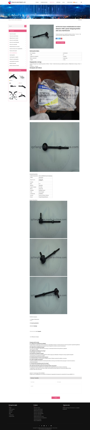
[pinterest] (44, 426)
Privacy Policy (55, 427)
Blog (64, 2)
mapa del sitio (11, 416)
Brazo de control (13, 33)
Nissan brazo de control (14, 38)
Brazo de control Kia (13, 44)
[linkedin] (46, 426)
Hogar (37, 2)
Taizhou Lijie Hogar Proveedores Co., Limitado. (71, 407)
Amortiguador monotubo (14, 61)
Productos (52, 2)
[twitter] (42, 426)
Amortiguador (12, 55)
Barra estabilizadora (18, 19)
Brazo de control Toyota (14, 36)
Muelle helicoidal (13, 63)
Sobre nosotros (44, 2)
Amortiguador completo (14, 57)
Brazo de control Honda (14, 40)
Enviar (56, 397)
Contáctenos (70, 2)
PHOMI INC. (65, 409)
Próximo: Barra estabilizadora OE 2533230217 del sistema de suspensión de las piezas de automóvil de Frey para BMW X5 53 (52, 374)
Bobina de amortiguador (14, 59)
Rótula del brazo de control (14, 46)
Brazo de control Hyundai (14, 42)
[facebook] (39, 426)
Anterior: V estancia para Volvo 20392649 (37, 373)
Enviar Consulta (60, 42)
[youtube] (51, 426)
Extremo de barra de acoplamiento (16, 48)
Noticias (58, 2)
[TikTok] (49, 426)
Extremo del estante (13, 50)
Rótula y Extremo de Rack (14, 65)
